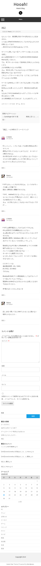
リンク (3, 446)
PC (2, 509)
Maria (9, 31)
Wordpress (30, 564)
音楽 (2, 548)
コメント (6, 341)
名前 (3, 366)
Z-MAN (9, 137)
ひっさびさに (5, 424)
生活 (2, 545)
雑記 (2, 438)
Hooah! (20, 4)
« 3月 (20, 502)
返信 (3, 168)
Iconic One (10, 564)
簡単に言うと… (32, 117)
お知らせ (4, 516)
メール (4, 375)
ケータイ (12, 104)
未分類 (3, 541)
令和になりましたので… (9, 435)
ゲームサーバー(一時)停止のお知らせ (13, 431)
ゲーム (18, 104)
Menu (20, 19)
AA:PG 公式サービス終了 (9, 428)
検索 (2, 413)
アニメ (3, 513)
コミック (4, 527)
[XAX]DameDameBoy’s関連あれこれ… (13, 451)
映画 (2, 538)
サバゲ (3, 534)
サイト (23, 104)
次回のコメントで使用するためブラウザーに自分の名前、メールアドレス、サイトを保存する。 (20, 397)
